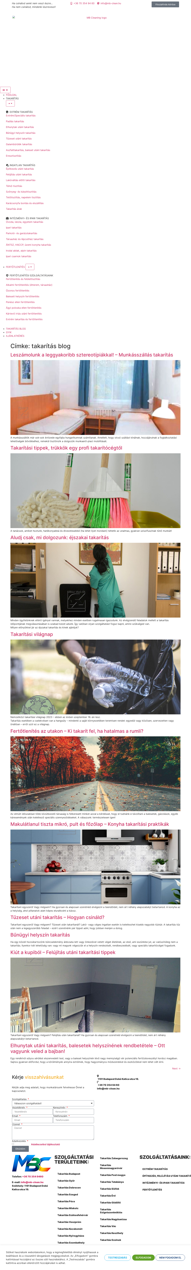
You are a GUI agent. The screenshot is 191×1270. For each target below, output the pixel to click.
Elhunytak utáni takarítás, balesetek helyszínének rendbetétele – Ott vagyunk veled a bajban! (87, 1048)
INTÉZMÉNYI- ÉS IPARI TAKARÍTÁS (164, 1182)
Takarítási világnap (31, 634)
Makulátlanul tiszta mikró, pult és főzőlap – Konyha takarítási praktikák (89, 824)
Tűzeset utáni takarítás (19, 138)
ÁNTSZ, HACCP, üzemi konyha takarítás (28, 244)
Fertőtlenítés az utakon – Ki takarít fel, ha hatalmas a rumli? (76, 731)
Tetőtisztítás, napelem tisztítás (23, 197)
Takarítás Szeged (67, 1194)
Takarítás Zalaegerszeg (114, 1158)
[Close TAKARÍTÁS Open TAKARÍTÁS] (10, 103)
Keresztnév (59, 1107)
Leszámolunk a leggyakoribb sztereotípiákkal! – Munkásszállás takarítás (91, 355)
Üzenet (16, 1124)
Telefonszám (60, 1116)
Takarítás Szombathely (71, 1242)
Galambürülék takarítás (19, 144)
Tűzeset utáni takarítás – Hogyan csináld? (57, 917)
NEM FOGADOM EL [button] (170, 1257)
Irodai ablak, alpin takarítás (21, 250)
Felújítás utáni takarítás (19, 174)
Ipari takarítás (13, 227)
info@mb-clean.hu (32, 1182)
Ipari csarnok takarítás (18, 256)
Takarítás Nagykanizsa (113, 1219)
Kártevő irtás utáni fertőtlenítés (24, 313)
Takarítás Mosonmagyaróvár (111, 1167)
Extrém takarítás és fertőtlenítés (24, 319)
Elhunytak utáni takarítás (20, 127)
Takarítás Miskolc (67, 1208)
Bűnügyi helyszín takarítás (20, 132)
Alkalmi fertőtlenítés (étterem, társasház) (29, 284)
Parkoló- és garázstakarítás (21, 233)
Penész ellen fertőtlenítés (20, 302)
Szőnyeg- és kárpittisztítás (21, 191)
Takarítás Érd (107, 1195)
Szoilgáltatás (19, 1099)
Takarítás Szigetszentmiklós (111, 1211)
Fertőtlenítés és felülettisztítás (23, 279)
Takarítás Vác (108, 1226)
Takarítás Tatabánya (112, 1181)
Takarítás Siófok (109, 1188)
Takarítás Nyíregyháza (70, 1235)
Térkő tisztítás (14, 185)
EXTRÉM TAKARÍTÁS (155, 1169)
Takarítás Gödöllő (110, 1202)
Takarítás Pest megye (112, 1175)
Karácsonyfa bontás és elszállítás (25, 203)
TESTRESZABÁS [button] (117, 1257)
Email (15, 1116)
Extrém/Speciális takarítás (21, 115)
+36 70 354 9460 (32, 1176)
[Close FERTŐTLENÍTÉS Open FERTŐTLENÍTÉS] (30, 267)
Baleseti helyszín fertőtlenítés (22, 296)
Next (176, 1068)
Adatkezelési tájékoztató (45, 1144)
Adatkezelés (19, 1141)
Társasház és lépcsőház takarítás (24, 239)
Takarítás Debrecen (69, 1187)
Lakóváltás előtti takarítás (20, 180)
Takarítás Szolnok (110, 1239)
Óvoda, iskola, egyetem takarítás (24, 221)
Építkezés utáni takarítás (20, 168)
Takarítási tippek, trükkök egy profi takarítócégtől (66, 448)
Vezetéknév (19, 1107)
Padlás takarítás (15, 121)
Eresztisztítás (13, 155)
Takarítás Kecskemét (69, 1228)
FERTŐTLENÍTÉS (152, 1189)
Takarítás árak (14, 208)
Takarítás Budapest (68, 1173)
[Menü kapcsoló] (5, 90)
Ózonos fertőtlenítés (17, 290)
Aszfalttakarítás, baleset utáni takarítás (28, 150)
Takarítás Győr (66, 1180)
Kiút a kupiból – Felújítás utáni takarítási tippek (62, 952)
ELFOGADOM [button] (143, 1257)
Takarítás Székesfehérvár (72, 1215)
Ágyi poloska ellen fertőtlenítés (23, 307)
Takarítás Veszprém (69, 1221)
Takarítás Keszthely (111, 1233)
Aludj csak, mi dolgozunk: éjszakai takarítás (59, 537)
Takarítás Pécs (66, 1201)
